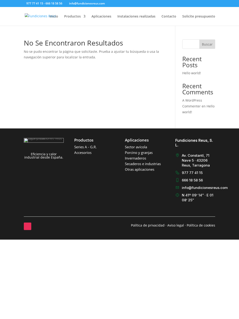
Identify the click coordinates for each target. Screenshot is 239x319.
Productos (72, 16)
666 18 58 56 (192, 180)
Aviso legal (175, 225)
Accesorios (82, 152)
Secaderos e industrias (143, 163)
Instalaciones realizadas (136, 16)
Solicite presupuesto (198, 16)
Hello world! (191, 73)
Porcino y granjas (139, 152)
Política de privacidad (148, 225)
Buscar (207, 44)
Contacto (169, 16)
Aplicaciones (101, 16)
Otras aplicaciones (139, 169)
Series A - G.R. (85, 147)
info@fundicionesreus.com (205, 187)
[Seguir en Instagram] (27, 226)
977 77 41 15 (192, 172)
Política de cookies (201, 225)
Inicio (53, 16)
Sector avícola (136, 147)
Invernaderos (135, 158)
